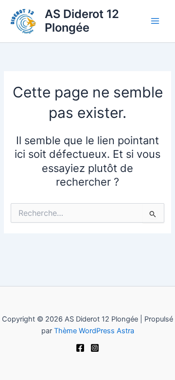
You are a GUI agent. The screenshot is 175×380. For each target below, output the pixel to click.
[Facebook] (80, 347)
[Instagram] (94, 347)
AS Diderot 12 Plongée (82, 21)
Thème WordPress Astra (94, 330)
